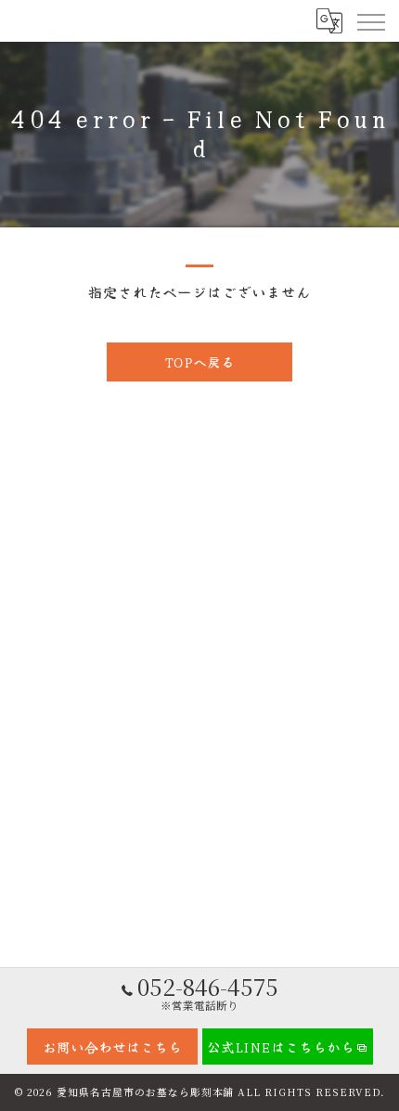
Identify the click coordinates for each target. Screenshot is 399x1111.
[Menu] (370, 20)
